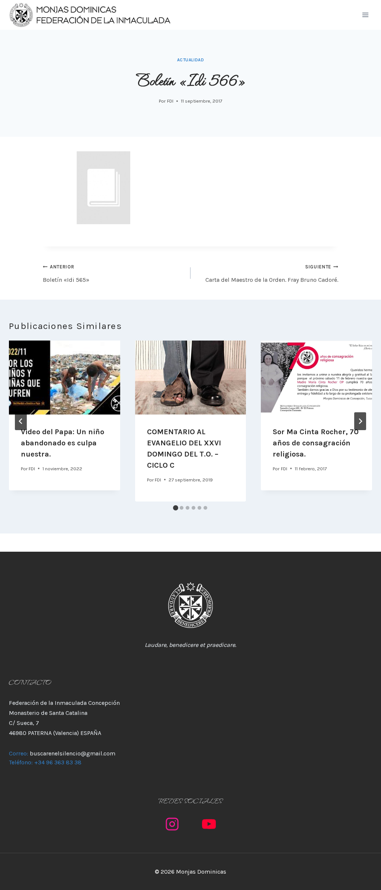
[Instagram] (172, 824)
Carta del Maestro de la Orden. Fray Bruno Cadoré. (271, 273)
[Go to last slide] (21, 421)
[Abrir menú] (365, 14)
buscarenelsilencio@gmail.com (72, 753)
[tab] (175, 507)
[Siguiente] (360, 421)
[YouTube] (209, 824)
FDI (170, 101)
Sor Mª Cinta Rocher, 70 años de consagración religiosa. (316, 443)
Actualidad (190, 60)
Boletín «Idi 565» (66, 273)
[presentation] (64, 378)
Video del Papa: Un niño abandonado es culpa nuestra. (62, 443)
